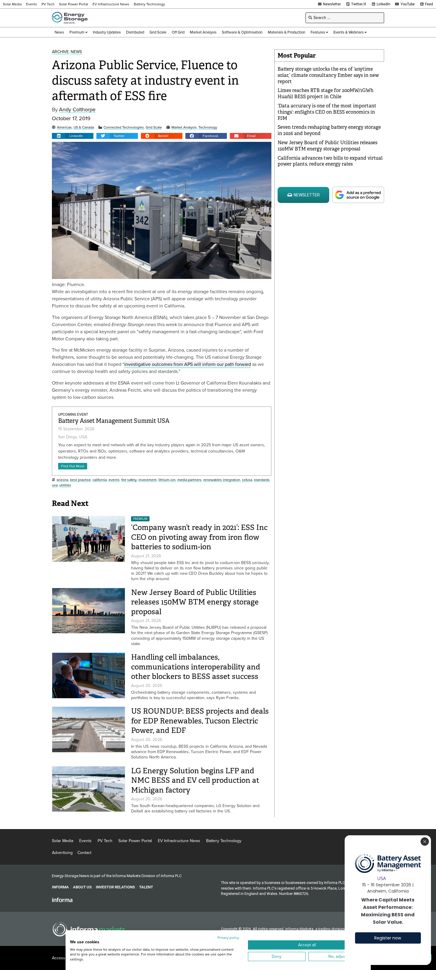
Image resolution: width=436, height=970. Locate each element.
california (100, 480)
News (76, 52)
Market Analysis (184, 127)
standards (262, 480)
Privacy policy (228, 937)
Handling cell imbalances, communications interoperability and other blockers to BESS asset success (195, 667)
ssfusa (247, 480)
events (114, 480)
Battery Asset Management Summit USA (113, 421)
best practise (80, 480)
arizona (62, 480)
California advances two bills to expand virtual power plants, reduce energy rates (330, 161)
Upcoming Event (73, 414)
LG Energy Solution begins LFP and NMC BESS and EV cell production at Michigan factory (195, 780)
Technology (207, 127)
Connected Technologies (124, 127)
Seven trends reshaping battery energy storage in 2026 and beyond (329, 130)
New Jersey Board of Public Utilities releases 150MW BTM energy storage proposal (195, 602)
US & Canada (84, 127)
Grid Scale (154, 127)
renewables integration (221, 480)
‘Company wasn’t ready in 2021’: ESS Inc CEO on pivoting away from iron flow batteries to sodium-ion (199, 537)
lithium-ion (167, 480)
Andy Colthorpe (77, 109)
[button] (72, 136)
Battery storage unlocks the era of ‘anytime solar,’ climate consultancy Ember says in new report (328, 75)
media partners (189, 480)
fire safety (129, 480)
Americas (64, 127)
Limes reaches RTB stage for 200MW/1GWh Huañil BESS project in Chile (325, 93)
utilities (65, 485)
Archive (60, 52)
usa (55, 485)
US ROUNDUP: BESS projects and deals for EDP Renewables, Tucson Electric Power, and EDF (200, 721)
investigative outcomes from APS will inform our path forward (187, 364)
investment (148, 480)
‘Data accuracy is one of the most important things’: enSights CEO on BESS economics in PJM (327, 112)
